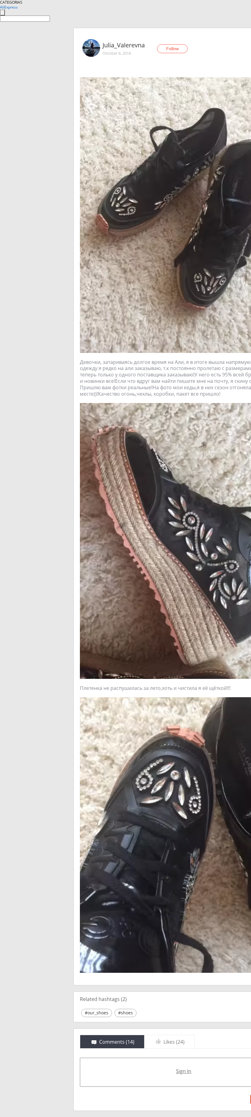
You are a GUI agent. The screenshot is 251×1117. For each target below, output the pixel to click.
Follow (172, 48)
